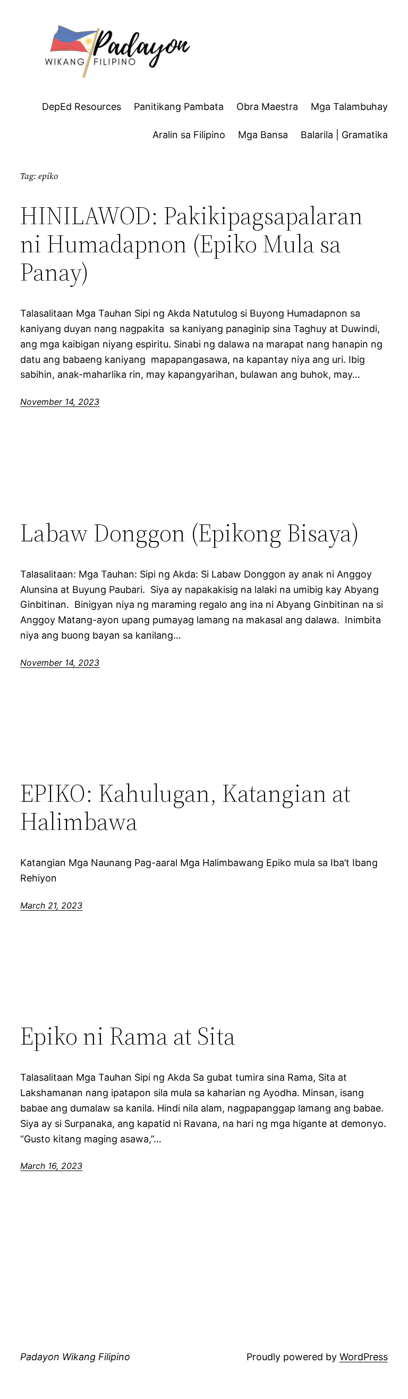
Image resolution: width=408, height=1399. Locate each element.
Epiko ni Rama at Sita (127, 1036)
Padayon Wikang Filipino (75, 1356)
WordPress (363, 1356)
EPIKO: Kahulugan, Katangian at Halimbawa (185, 807)
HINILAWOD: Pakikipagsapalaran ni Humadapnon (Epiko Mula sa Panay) (191, 243)
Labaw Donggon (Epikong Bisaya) (189, 533)
